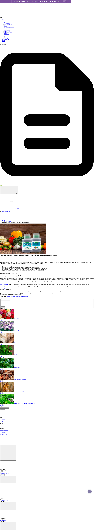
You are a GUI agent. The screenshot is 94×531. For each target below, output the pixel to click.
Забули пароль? (2, 473)
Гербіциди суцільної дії (8, 32)
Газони (5, 26)
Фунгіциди (6, 38)
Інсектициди (6, 34)
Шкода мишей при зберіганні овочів (20, 379)
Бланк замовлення (5, 42)
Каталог (3, 20)
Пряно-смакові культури (8, 24)
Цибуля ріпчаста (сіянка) (8, 28)
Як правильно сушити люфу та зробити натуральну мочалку (24, 342)
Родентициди (6, 37)
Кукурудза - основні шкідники (19, 391)
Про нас (3, 41)
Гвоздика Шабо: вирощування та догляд (20, 318)
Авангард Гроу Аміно (4, 284)
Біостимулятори (7, 30)
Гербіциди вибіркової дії (8, 31)
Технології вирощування (6, 221)
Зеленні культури (7, 23)
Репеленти (6, 36)
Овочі (5, 22)
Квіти (5, 25)
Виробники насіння (5, 39)
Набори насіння (7, 21)
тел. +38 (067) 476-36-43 (4, 432)
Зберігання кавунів (17, 367)
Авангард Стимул (3, 288)
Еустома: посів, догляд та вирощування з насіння (22, 330)
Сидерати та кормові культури (9, 27)
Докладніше (2, 320)
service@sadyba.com (3, 434)
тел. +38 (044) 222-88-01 (4, 430)
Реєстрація (7, 473)
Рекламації (4, 426)
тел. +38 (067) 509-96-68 (4, 431)
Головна (3, 19)
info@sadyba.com (3, 433)
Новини (3, 40)
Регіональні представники (6, 421)
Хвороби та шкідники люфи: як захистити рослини (22, 354)
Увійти (7, 500)
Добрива (5, 33)
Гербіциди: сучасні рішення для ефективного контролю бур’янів (17, 296)
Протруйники (6, 35)
